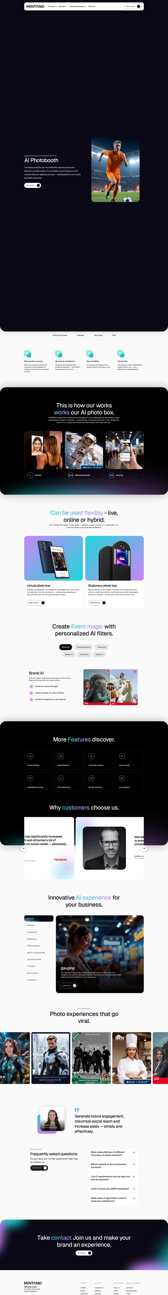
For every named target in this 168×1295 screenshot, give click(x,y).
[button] (52, 6)
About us (92, 6)
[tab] (65, 647)
